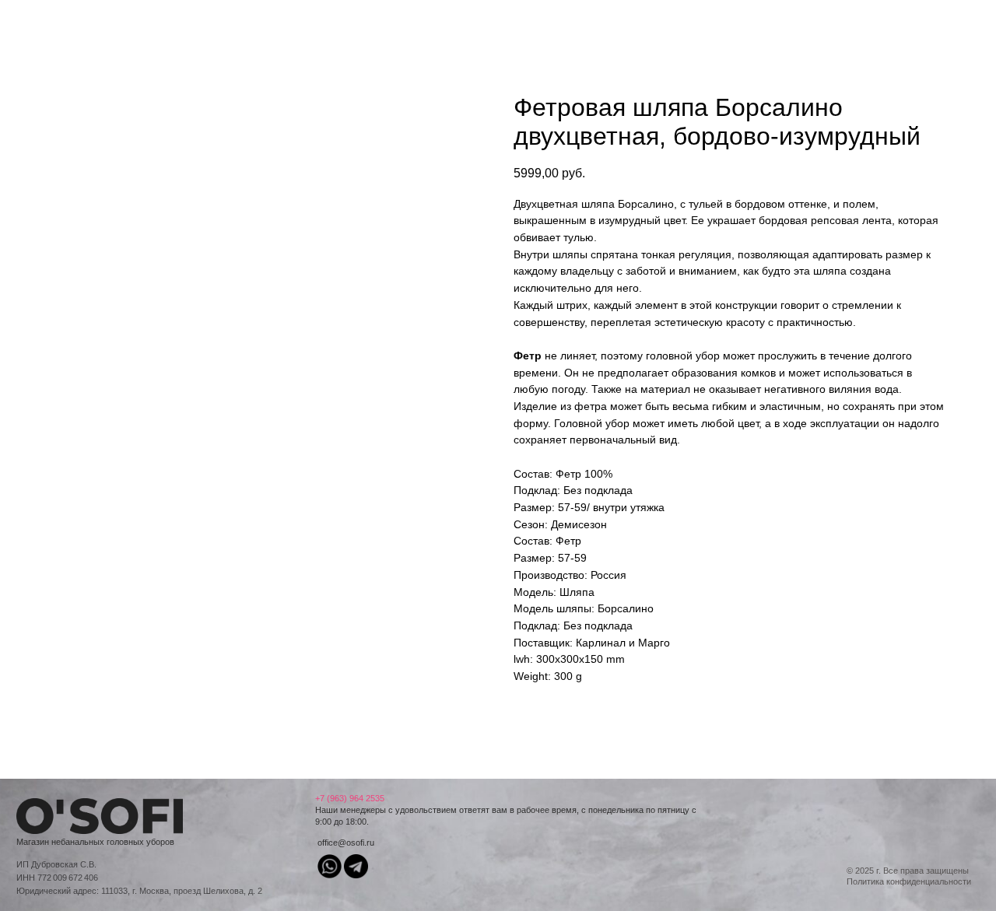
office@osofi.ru (345, 842)
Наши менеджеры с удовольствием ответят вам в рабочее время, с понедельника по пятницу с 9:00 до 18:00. (505, 810)
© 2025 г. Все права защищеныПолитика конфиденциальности (909, 876)
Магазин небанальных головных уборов (95, 841)
